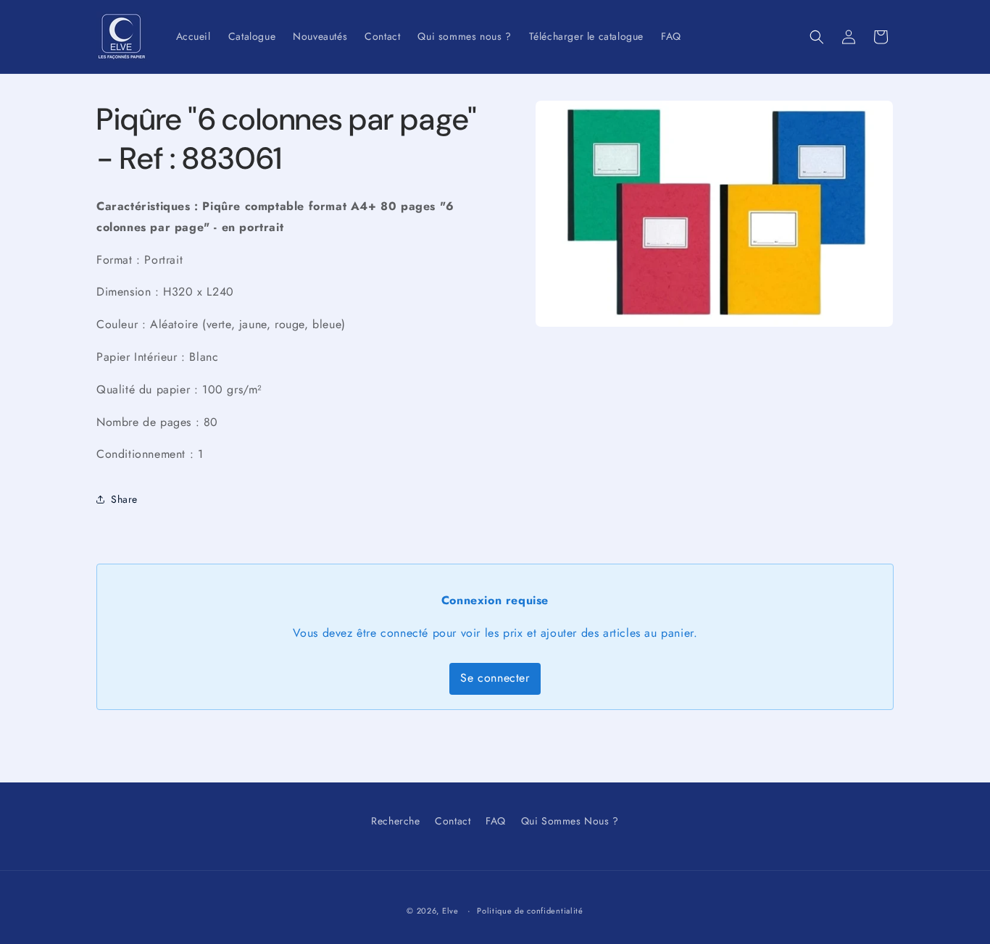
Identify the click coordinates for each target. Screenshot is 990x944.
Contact (452, 821)
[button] (817, 37)
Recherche (395, 821)
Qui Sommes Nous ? (570, 821)
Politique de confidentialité (530, 910)
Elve (450, 910)
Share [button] (124, 499)
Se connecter (494, 677)
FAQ (496, 821)
